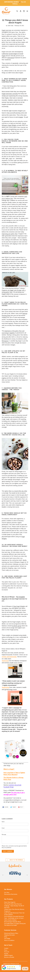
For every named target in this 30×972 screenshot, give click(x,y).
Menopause (5, 341)
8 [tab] (22, 879)
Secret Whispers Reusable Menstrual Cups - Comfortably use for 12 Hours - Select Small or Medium (14, 918)
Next (27, 875)
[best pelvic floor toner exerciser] (15, 761)
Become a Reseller (9, 957)
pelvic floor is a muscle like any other (16, 491)
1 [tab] (5, 879)
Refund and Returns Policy (11, 933)
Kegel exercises (6, 30)
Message (4, 834)
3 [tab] (10, 879)
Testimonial (5, 660)
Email (3, 828)
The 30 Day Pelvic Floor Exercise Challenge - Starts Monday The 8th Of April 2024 (14, 905)
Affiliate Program (8, 955)
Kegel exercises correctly (10, 93)
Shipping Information (9, 935)
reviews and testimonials (9, 656)
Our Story (6, 892)
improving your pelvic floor (10, 234)
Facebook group (16, 626)
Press (5, 950)
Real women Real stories (10, 894)
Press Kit (6, 951)
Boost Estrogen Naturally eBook (12, 921)
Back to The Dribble (16, 860)
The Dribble (7, 938)
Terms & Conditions (9, 940)
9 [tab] (24, 879)
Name (3, 821)
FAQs (5, 936)
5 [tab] (15, 879)
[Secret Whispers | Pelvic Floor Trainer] (4, 969)
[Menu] (27, 11)
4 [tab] (12, 879)
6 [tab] (17, 879)
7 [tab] (20, 879)
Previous (3, 875)
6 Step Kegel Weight (18, 606)
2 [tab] (8, 879)
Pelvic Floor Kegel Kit (9, 902)
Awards (6, 953)
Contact (6, 948)
